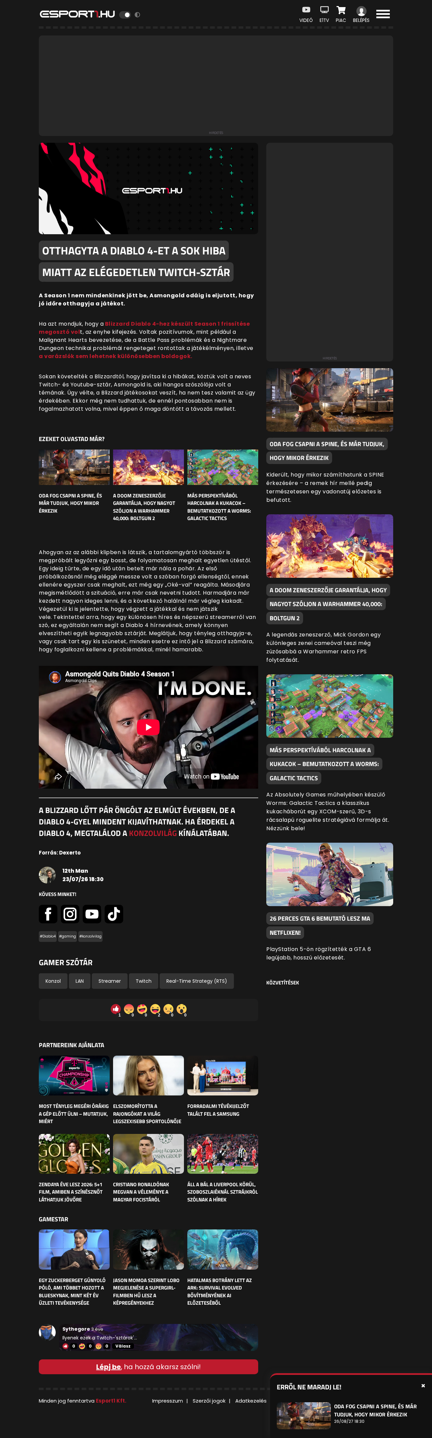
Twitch (144, 981)
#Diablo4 (48, 936)
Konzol (53, 981)
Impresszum (167, 1400)
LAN (80, 981)
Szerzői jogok (209, 1400)
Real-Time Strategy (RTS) (196, 981)
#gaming (67, 936)
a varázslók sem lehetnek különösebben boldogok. (115, 356)
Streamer (110, 981)
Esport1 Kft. (111, 1400)
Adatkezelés (251, 1400)
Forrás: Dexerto (60, 852)
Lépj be (108, 1367)
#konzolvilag (90, 936)
